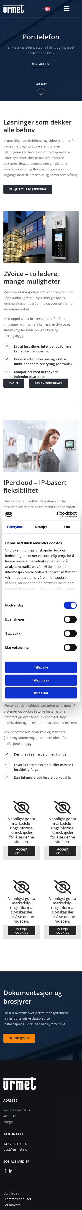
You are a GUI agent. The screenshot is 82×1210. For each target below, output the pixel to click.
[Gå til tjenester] (41, 91)
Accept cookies (21, 851)
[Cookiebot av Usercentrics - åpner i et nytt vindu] (58, 514)
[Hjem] (35, 1083)
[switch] (70, 619)
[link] (21, 807)
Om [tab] (67, 527)
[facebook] (5, 1171)
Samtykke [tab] (15, 527)
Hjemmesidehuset (17, 1199)
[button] (65, 8)
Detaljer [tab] (41, 527)
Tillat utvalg (41, 680)
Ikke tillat (41, 693)
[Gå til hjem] (17, 9)
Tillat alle (41, 667)
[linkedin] (11, 1171)
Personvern (12, 1205)
